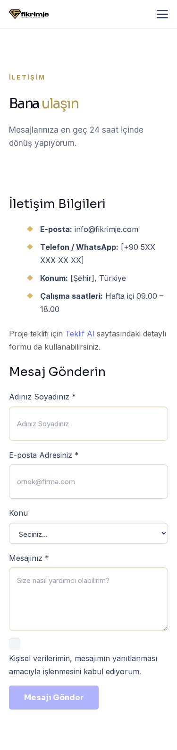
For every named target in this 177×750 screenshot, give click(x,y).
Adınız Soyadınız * (42, 396)
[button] (162, 14)
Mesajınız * (29, 558)
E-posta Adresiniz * (44, 455)
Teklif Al (79, 333)
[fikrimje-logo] (29, 14)
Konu (18, 513)
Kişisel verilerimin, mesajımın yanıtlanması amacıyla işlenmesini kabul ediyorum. (83, 665)
